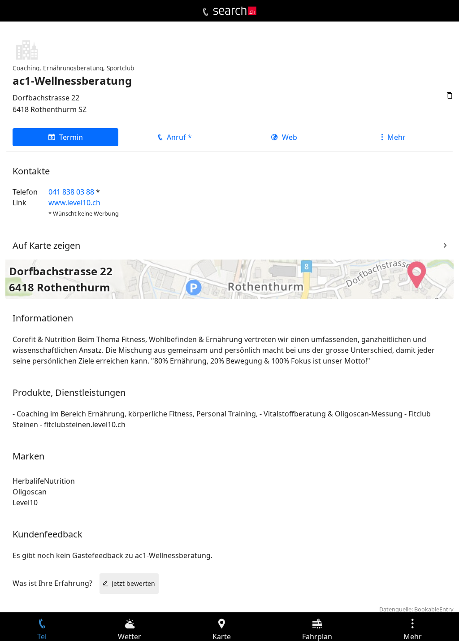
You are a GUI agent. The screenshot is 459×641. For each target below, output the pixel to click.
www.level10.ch (74, 203)
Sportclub (120, 68)
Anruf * (179, 137)
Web (289, 137)
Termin (71, 137)
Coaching (26, 68)
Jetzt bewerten (133, 583)
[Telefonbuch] (205, 12)
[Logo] (234, 10)
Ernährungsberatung (73, 68)
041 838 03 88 (71, 192)
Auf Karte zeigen (46, 245)
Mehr (396, 137)
